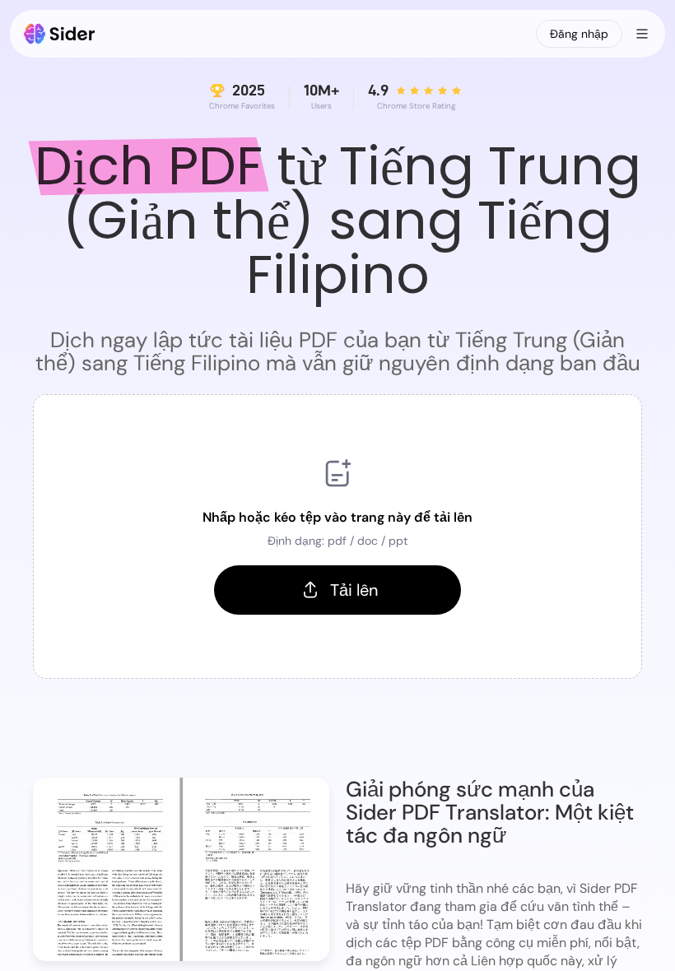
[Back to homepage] (59, 33)
